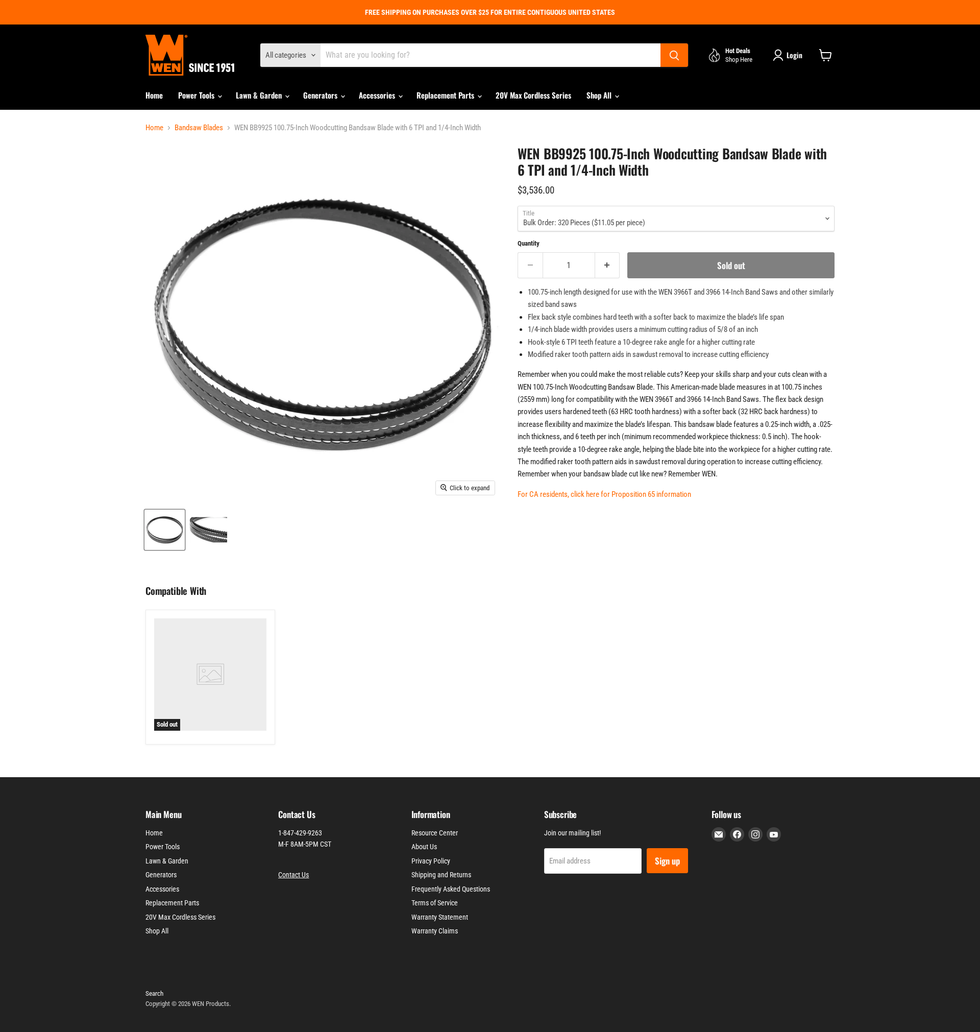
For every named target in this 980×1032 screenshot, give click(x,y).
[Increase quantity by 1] (607, 265)
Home (154, 95)
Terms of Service (434, 903)
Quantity (529, 243)
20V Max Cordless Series (533, 95)
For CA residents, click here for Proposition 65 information (604, 494)
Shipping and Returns (441, 875)
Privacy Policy (430, 861)
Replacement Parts (446, 95)
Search (154, 993)
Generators (321, 95)
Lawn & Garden (260, 95)
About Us (424, 847)
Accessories (378, 95)
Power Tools (197, 95)
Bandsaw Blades (199, 128)
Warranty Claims (434, 931)
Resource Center (434, 833)
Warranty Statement (439, 917)
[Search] (674, 55)
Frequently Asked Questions (450, 889)
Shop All (600, 95)
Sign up (667, 860)
